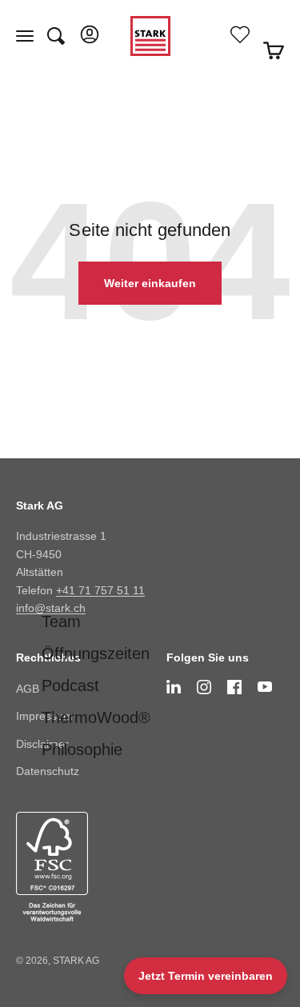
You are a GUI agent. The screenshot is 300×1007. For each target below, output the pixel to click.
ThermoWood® (96, 717)
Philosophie (82, 749)
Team (61, 621)
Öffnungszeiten (96, 653)
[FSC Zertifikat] (75, 866)
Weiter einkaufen (150, 283)
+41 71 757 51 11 (100, 590)
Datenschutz (47, 771)
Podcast (70, 685)
